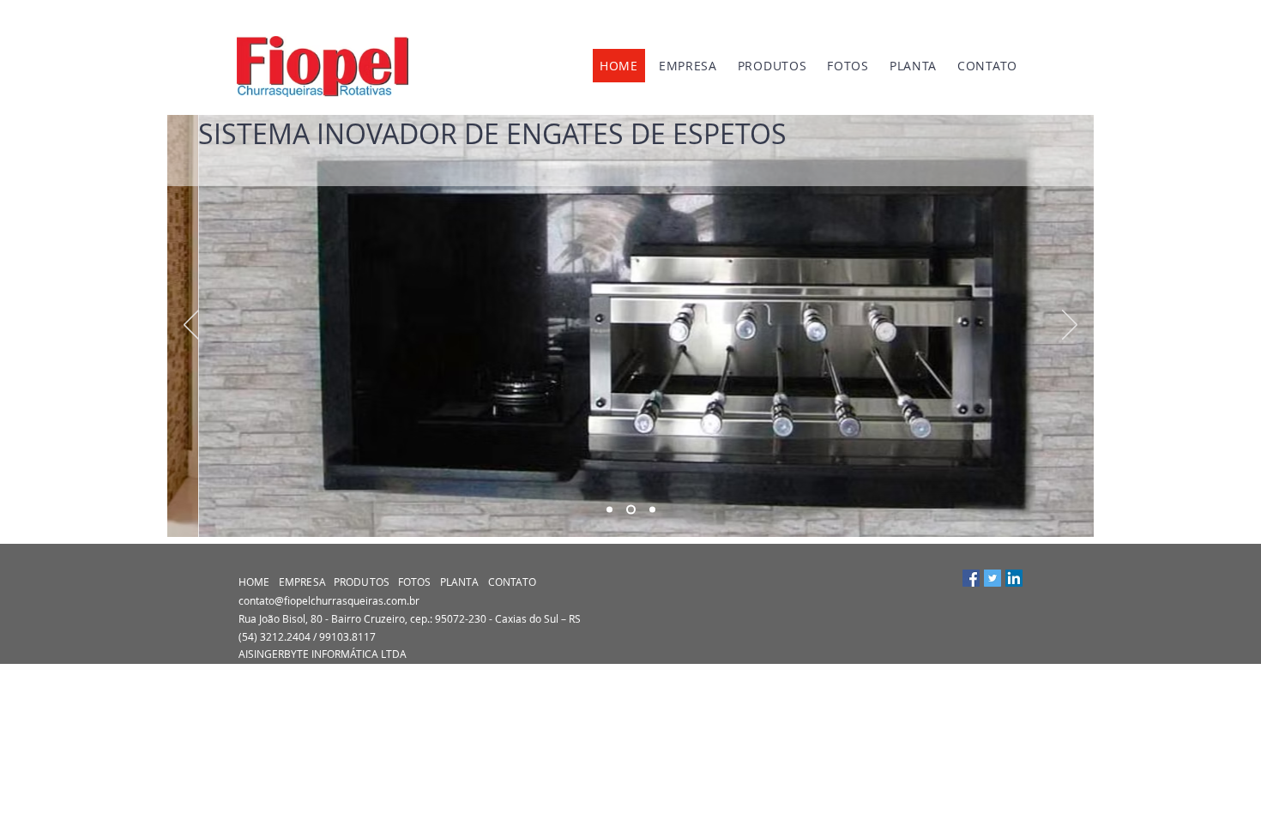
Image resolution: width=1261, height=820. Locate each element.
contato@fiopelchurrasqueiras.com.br (328, 600)
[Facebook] (971, 578)
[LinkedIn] (1014, 578)
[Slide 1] (609, 510)
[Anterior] (191, 326)
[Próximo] (1069, 326)
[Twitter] (992, 578)
